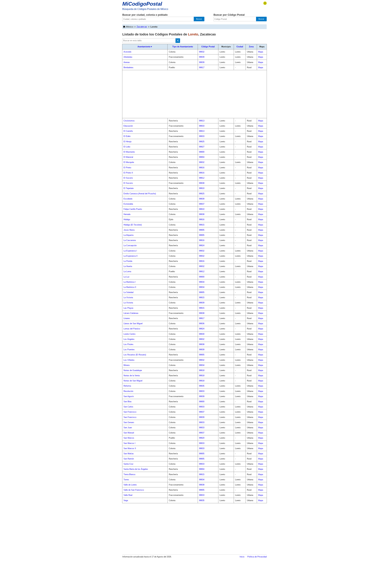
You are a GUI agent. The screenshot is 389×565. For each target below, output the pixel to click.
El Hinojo (127, 141)
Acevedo (127, 52)
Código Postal (208, 46)
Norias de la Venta (132, 375)
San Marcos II (130, 448)
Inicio (242, 557)
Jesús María (129, 230)
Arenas (127, 62)
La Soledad (128, 292)
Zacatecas (142, 26)
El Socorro (128, 178)
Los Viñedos (129, 360)
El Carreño (128, 131)
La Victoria (128, 297)
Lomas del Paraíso (132, 329)
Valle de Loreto (130, 485)
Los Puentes (129, 349)
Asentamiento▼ (145, 46)
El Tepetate (129, 188)
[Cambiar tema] (265, 3)
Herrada (127, 214)
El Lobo (127, 147)
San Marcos (129, 438)
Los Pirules (128, 344)
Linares (127, 318)
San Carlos (128, 407)
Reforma (127, 386)
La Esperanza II (131, 256)
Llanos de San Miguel (133, 323)
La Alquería (128, 235)
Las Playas (128, 308)
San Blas (128, 401)
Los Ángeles (129, 339)
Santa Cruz (128, 464)
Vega (126, 500)
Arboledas (128, 57)
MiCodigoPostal (142, 4)
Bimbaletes (128, 67)
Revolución (128, 391)
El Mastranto (129, 152)
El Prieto (127, 167)
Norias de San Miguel (133, 381)
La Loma (127, 271)
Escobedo (128, 199)
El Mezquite (129, 162)
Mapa (260, 52)
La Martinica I (130, 282)
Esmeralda (128, 204)
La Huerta (128, 266)
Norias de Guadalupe (133, 370)
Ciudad (239, 46)
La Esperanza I (130, 251)
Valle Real (128, 495)
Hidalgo (127, 219)
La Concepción (130, 245)
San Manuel (129, 433)
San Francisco (130, 412)
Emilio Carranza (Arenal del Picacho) (140, 193)
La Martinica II (130, 287)
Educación (128, 126)
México (129, 26)
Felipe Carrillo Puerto (133, 209)
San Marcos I (129, 443)
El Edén (127, 136)
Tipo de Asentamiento (182, 46)
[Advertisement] (194, 94)
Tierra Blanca (129, 474)
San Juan (128, 427)
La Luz (126, 277)
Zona (251, 46)
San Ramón (129, 459)
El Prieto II (128, 173)
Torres (126, 479)
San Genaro (129, 422)
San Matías (129, 453)
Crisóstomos (129, 121)
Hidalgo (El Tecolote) (133, 225)
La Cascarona (130, 240)
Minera (126, 365)
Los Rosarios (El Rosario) (135, 355)
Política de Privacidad (257, 557)
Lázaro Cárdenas (131, 313)
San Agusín (129, 396)
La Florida (128, 261)
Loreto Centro (129, 334)
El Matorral (128, 157)
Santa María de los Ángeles (136, 469)
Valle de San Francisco (134, 490)
